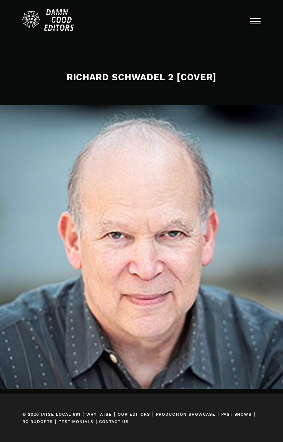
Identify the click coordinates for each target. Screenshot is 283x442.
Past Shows (236, 414)
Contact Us (114, 421)
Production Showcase (185, 414)
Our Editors (134, 414)
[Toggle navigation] (255, 21)
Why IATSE (99, 414)
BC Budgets (37, 421)
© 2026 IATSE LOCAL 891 (51, 414)
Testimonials (76, 421)
